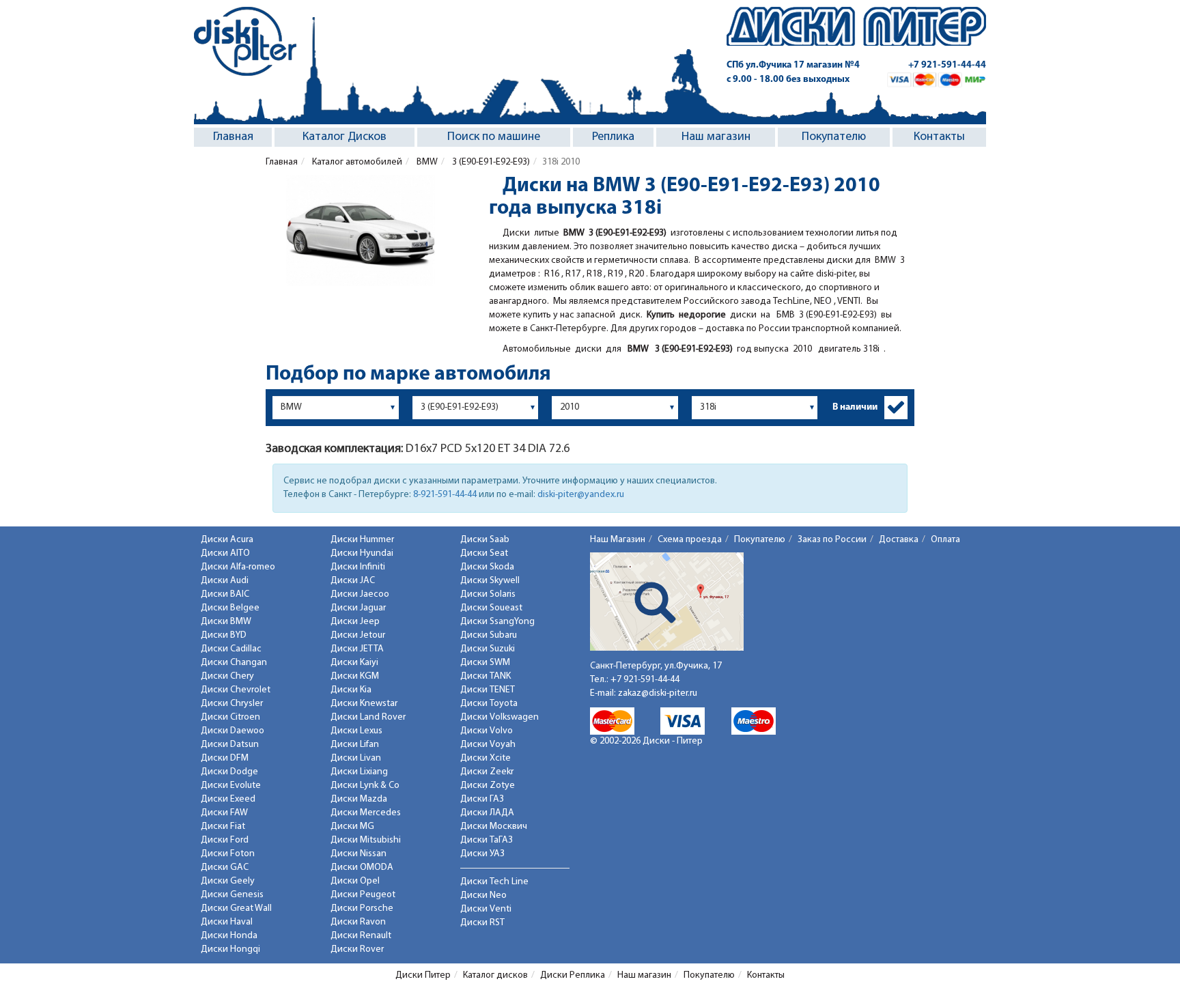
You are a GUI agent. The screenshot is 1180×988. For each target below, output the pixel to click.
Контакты (939, 137)
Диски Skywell (490, 581)
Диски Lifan (355, 744)
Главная (233, 137)
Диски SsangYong (497, 622)
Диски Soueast (491, 608)
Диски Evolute (231, 785)
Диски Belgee (230, 608)
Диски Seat (484, 553)
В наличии (854, 407)
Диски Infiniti (358, 567)
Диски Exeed (228, 799)
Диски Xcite (485, 758)
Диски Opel (355, 881)
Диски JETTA (357, 649)
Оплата (945, 540)
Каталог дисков (495, 975)
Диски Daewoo (232, 731)
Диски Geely (228, 881)
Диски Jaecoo (360, 594)
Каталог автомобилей (356, 162)
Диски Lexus (356, 731)
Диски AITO (225, 553)
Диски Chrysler (232, 703)
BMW (426, 162)
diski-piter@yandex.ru (580, 495)
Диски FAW (224, 813)
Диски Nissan (359, 854)
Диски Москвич (493, 826)
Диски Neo (483, 895)
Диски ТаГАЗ (486, 840)
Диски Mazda (359, 799)
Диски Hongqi (230, 949)
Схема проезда (690, 540)
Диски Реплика (572, 975)
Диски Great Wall (236, 908)
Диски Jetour (358, 635)
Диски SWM (485, 663)
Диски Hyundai (362, 553)
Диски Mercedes (366, 813)
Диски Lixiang (359, 772)
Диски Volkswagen (499, 717)
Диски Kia (351, 690)
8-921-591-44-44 (445, 495)
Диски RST (482, 923)
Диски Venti (485, 909)
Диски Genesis (232, 895)
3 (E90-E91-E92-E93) (490, 162)
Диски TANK (485, 676)
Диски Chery (227, 676)
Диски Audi (225, 581)
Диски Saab (484, 540)
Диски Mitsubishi (366, 840)
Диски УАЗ (482, 854)
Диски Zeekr (487, 772)
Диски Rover (357, 949)
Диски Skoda (487, 567)
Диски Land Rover (368, 717)
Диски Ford (225, 840)
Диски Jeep (355, 622)
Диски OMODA (362, 867)
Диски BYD (224, 635)
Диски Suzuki (487, 649)
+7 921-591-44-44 (947, 65)
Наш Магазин (617, 540)
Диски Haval (227, 922)
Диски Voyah (488, 744)
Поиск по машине (493, 137)
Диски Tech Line (494, 882)
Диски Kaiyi (354, 663)
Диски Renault (361, 936)
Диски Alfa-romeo (238, 567)
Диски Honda (229, 936)
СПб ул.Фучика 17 (793, 65)
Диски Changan (234, 663)
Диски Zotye (487, 785)
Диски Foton (228, 854)
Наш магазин (716, 137)
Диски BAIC (225, 594)
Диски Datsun (230, 744)
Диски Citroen (230, 717)
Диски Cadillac (231, 649)
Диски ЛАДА (487, 813)
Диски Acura (227, 540)
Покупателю (834, 137)
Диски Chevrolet (235, 690)
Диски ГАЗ (482, 799)
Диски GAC (225, 867)
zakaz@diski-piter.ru (657, 693)
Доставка (898, 540)
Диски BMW (226, 622)
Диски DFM (225, 758)
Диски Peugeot (363, 895)
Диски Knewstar (364, 703)
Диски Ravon (358, 922)
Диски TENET (487, 690)
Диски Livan (356, 758)
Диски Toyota (489, 703)
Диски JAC (353, 581)
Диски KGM (355, 676)
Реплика (613, 137)
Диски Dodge (229, 772)
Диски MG (352, 826)
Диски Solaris (488, 594)
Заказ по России (832, 540)
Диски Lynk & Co (365, 785)
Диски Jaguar (358, 608)
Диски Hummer (362, 540)
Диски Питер (423, 975)
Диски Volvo (486, 731)
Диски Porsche (362, 908)
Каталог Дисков (345, 137)
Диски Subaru (488, 635)
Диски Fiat (223, 826)
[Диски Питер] (245, 41)
